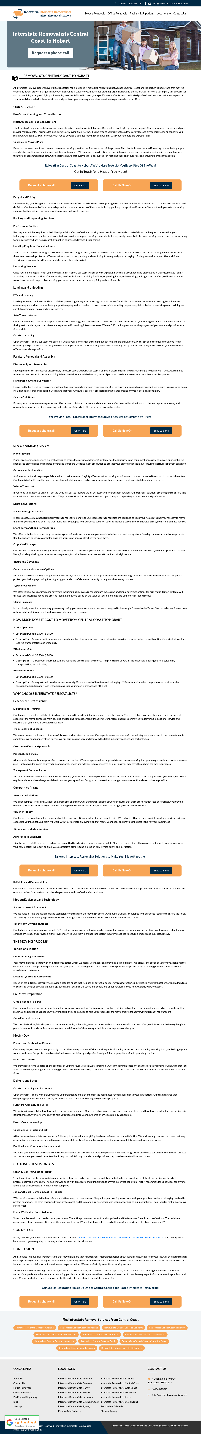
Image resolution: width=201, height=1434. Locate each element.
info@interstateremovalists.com (170, 3)
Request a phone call (50, 52)
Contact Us (179, 13)
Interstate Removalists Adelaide (75, 1378)
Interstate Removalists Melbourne (118, 1392)
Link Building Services (158, 1425)
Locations (162, 13)
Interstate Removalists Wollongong (119, 1401)
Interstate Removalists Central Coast (120, 1383)
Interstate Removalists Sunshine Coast (78, 1401)
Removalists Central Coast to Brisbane (79, 1327)
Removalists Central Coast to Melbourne (145, 1334)
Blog (15, 1401)
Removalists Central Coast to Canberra (123, 1327)
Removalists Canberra (69, 1411)
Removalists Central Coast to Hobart (101, 1334)
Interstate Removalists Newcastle (76, 1397)
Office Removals (117, 13)
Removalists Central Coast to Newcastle (54, 1341)
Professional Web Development (127, 1425)
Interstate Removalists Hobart (74, 1392)
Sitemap (17, 1406)
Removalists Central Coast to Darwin (167, 1327)
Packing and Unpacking (25, 1397)
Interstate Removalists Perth (115, 1397)
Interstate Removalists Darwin (74, 1387)
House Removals (95, 13)
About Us (18, 1378)
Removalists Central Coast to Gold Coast (56, 1334)
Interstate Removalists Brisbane (117, 1378)
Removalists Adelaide (111, 1406)
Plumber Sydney (108, 1411)
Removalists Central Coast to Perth (98, 1341)
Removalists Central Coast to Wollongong (122, 1348)
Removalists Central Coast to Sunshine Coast (144, 1341)
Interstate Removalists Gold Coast (118, 1387)
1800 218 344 (134, 3)
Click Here (80, 185)
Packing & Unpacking (142, 13)
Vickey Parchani (180, 1425)
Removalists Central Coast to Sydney (76, 1348)
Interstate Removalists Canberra (75, 1383)
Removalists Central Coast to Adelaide (35, 1327)
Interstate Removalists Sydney (74, 1406)
